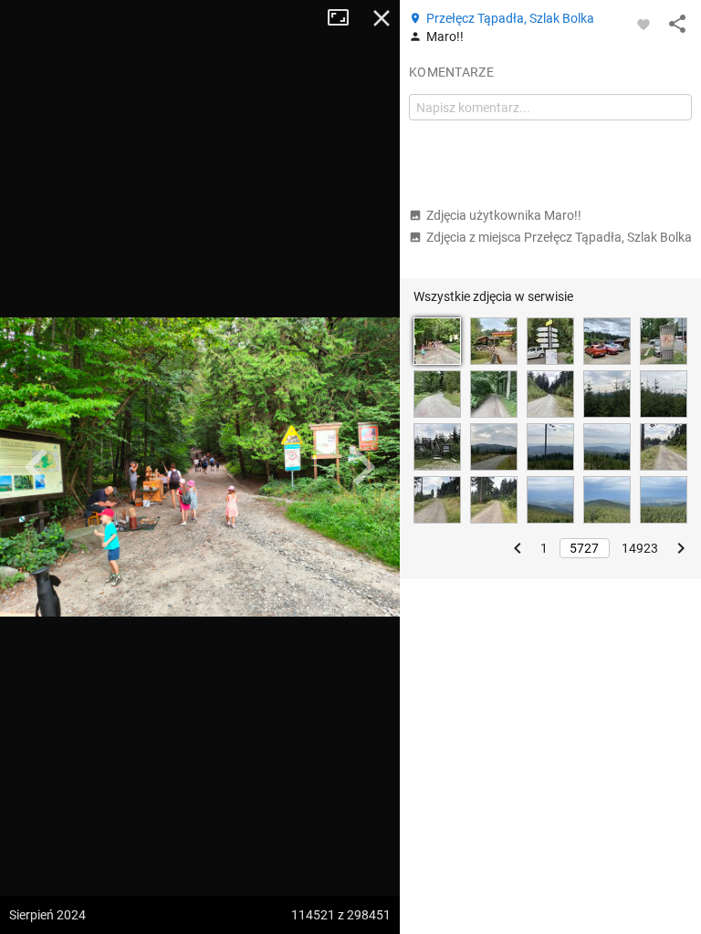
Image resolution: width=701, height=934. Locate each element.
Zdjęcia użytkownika (503, 215)
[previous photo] (36, 467)
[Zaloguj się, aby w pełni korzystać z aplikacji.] (643, 23)
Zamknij (381, 18)
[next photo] (363, 467)
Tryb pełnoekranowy (345, 18)
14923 (640, 548)
